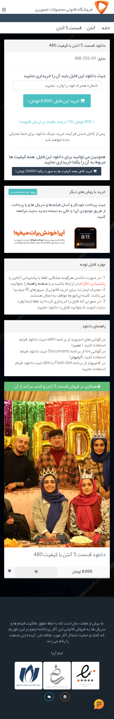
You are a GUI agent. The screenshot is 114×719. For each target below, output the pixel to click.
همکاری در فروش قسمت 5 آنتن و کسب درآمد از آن (56, 386)
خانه (106, 27)
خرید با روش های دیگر (87, 191)
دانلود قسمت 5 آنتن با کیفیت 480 (69, 554)
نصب (77, 345)
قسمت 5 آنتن (68, 27)
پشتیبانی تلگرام (92, 283)
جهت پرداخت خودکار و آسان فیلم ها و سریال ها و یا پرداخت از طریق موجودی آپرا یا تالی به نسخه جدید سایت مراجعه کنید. (58, 210)
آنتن (91, 27)
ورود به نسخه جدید (22, 192)
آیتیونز (76, 357)
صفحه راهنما (37, 283)
